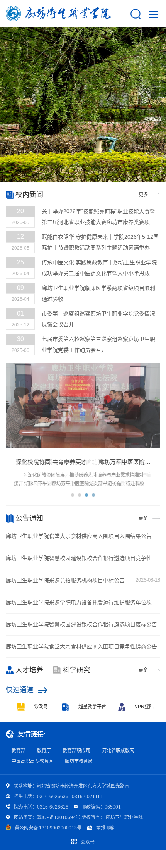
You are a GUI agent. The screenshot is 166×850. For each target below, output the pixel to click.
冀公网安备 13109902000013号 (48, 828)
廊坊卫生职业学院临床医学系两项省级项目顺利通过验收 (98, 293)
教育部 (18, 750)
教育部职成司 (76, 750)
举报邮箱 (105, 828)
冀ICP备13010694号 (58, 817)
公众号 (88, 842)
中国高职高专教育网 (32, 761)
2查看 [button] (79, 495)
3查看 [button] (86, 495)
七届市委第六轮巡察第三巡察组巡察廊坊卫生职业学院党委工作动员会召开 (98, 344)
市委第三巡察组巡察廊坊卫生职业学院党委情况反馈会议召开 (98, 319)
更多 (143, 194)
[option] (83, 434)
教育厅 (44, 750)
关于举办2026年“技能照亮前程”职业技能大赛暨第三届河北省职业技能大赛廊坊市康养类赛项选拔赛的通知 (98, 218)
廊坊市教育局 (79, 761)
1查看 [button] (72, 495)
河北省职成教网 (118, 750)
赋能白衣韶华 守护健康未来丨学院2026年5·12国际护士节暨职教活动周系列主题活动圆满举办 (100, 242)
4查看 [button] (93, 495)
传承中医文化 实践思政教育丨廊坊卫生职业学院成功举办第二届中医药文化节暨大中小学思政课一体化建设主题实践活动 (99, 269)
